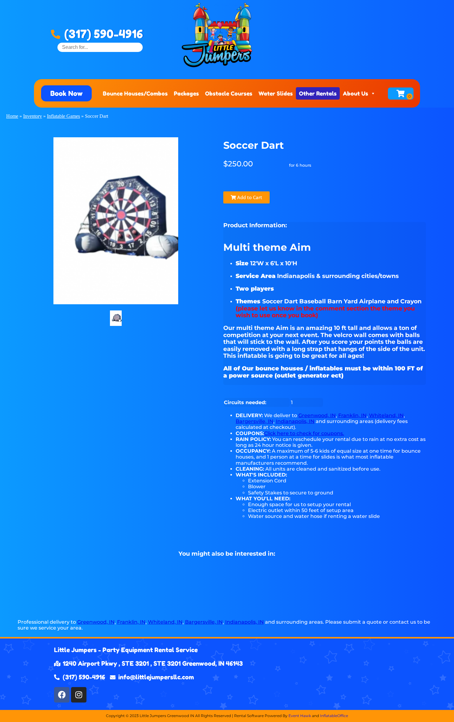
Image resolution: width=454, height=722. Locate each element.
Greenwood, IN (317, 415)
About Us (355, 93)
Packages (186, 93)
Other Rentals (318, 93)
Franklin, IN (352, 415)
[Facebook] (61, 695)
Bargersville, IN (254, 421)
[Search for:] (100, 47)
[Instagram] (78, 695)
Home (12, 116)
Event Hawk (299, 715)
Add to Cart (249, 197)
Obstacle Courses (228, 93)
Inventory (32, 116)
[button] (66, 93)
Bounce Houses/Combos (135, 93)
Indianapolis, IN (295, 421)
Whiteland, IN (386, 415)
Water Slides (276, 93)
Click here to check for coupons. (304, 433)
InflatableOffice (334, 715)
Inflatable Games (63, 116)
